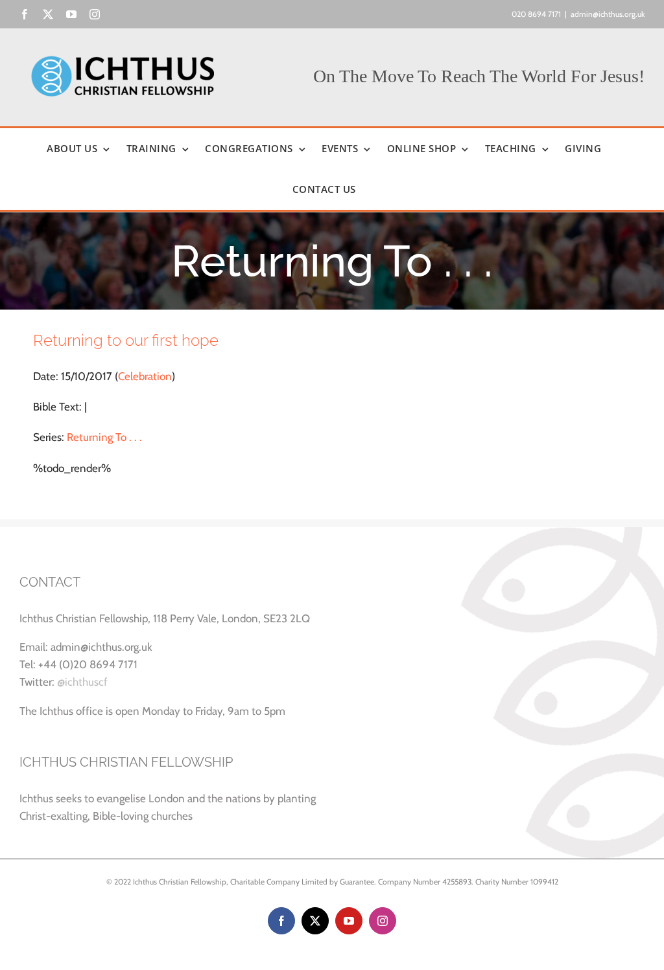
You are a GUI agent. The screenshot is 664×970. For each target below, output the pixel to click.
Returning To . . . (104, 437)
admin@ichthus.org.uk (608, 14)
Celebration (145, 376)
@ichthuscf (82, 681)
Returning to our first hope (126, 340)
